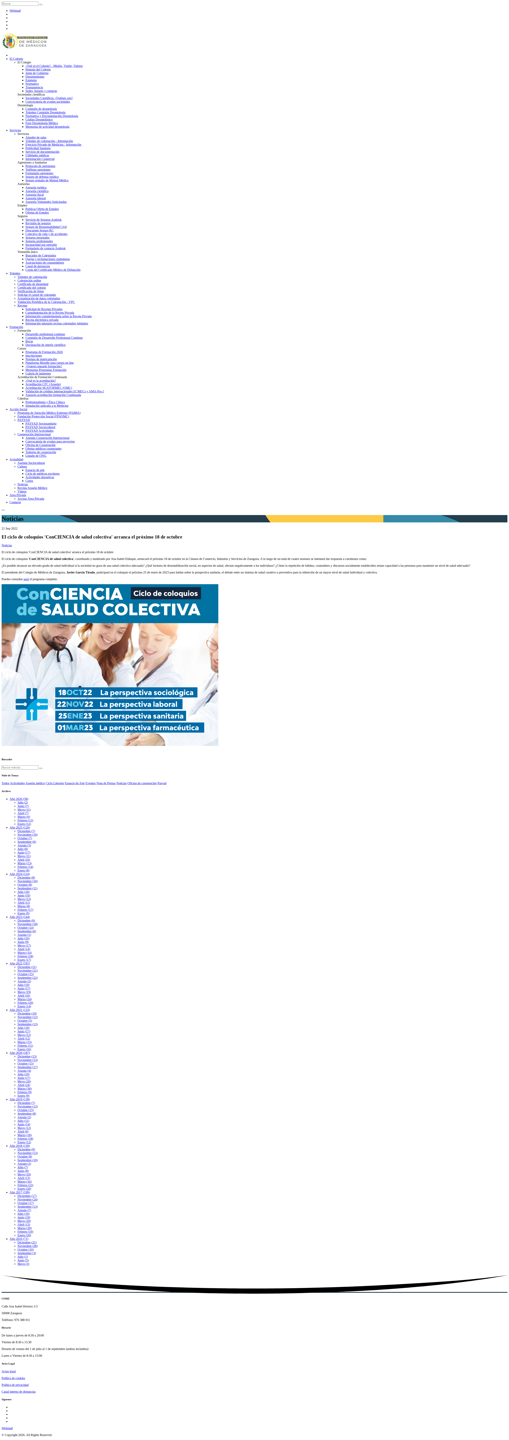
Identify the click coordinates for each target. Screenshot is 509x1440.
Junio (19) (23, 1217)
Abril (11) (23, 902)
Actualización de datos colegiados (38, 298)
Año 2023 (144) (20, 917)
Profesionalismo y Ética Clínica (45, 402)
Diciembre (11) (26, 967)
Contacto (15, 502)
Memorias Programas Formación (45, 370)
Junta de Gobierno (37, 73)
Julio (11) (23, 1120)
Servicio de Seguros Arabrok (43, 219)
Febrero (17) (25, 909)
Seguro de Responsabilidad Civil (46, 227)
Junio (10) (23, 895)
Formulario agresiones (39, 173)
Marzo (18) (24, 1135)
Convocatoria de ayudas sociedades (47, 101)
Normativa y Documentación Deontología (51, 116)
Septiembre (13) (27, 1024)
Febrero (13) (25, 820)
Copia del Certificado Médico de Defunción (53, 269)
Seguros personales (37, 237)
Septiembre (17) (27, 1067)
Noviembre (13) (27, 1060)
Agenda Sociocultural (31, 463)
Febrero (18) (25, 956)
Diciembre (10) (27, 1013)
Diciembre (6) (26, 920)
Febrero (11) (25, 1045)
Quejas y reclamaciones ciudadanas (47, 259)
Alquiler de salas (35, 137)
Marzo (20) (24, 1228)
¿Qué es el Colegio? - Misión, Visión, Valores (54, 66)
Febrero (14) (25, 867)
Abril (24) (23, 1085)
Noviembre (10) (27, 834)
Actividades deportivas (39, 477)
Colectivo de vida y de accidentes (46, 234)
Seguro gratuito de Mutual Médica (46, 180)
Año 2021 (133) (20, 1010)
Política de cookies (13, 1378)
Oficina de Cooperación (40, 445)
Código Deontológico (39, 119)
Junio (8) (23, 1171)
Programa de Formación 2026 (44, 352)
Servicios (15, 130)
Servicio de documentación (42, 151)
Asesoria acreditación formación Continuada (53, 395)
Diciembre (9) (26, 1149)
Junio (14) (23, 1124)
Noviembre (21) (27, 970)
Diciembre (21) (27, 1242)
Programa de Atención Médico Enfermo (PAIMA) (49, 412)
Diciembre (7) (26, 831)
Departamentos (34, 76)
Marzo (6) (23, 816)
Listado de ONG (36, 455)
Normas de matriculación (41, 359)
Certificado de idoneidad (32, 284)
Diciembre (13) (27, 1056)
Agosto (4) (24, 1070)
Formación (16, 327)
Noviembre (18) (27, 924)
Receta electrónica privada (41, 320)
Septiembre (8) (26, 1113)
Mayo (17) (24, 945)
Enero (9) (23, 913)
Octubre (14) (25, 927)
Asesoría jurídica (36, 187)
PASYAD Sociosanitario (40, 423)
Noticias (22, 484)
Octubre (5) (24, 1020)
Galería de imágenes (38, 373)
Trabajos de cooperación (40, 452)
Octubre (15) (25, 974)
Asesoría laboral (35, 198)
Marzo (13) (24, 863)
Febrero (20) (25, 1002)
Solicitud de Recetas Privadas (43, 309)
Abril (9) (22, 1131)
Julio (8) (22, 849)
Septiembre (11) (27, 888)
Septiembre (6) (26, 841)
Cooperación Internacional (34, 434)
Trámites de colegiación (32, 277)
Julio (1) (22, 1256)
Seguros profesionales (39, 241)
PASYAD (23, 420)
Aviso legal (9, 1371)
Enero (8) (23, 870)
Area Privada (18, 495)
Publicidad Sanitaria (38, 148)
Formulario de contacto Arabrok (45, 248)
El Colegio (16, 58)
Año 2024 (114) (20, 874)
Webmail (15, 10)
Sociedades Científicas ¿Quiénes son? (49, 98)
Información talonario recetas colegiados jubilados (56, 323)
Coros (29, 480)
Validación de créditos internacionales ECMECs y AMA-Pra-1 (64, 391)
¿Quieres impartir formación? (43, 366)
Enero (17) (24, 960)
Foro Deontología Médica (41, 123)
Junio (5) (23, 1260)
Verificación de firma (30, 291)
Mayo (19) (24, 992)
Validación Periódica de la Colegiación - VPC (46, 302)
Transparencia (34, 87)
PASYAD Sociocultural (40, 427)
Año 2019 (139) (20, 1099)
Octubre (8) (24, 884)
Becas (29, 341)
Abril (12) (23, 1038)
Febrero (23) (25, 1185)
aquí (26, 579)
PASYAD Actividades (39, 430)
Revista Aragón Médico (32, 488)
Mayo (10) (24, 1174)
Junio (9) (23, 942)
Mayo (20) (24, 1081)
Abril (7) (22, 813)
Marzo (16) (24, 1181)
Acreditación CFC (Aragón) (43, 384)
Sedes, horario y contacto (41, 91)
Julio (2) (22, 802)
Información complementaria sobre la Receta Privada (58, 316)
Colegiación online (29, 280)
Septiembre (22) (27, 977)
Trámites (15, 273)
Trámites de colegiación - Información (49, 141)
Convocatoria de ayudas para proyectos (50, 441)
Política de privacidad (15, 1385)
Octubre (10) (25, 1249)
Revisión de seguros (38, 223)
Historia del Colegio (38, 69)
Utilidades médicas (37, 155)
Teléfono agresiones (38, 169)
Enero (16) (24, 1049)
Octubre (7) (24, 838)
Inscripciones (33, 355)
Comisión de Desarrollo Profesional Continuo (54, 337)
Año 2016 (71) (19, 1239)
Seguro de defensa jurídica (42, 176)
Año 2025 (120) (20, 827)
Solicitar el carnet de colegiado (36, 294)
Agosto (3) (24, 845)
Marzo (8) (23, 906)
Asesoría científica (37, 191)
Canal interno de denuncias (19, 1391)
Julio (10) (23, 892)
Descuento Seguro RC (39, 230)
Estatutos (31, 80)
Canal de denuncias (37, 266)
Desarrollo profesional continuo (45, 334)
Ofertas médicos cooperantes (43, 448)
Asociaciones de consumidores (44, 262)
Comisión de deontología (41, 108)
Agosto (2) (24, 981)
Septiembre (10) (27, 1160)
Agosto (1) (24, 934)
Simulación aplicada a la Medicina (46, 405)
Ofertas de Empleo (37, 212)
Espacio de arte (35, 470)
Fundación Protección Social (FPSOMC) (43, 416)
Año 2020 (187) (20, 1053)
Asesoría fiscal (34, 194)
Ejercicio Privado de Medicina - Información (53, 144)
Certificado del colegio (31, 287)
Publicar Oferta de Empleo (42, 209)
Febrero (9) (24, 1092)
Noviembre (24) (27, 1199)
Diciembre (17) (27, 1196)
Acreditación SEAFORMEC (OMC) (48, 387)
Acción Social (18, 409)
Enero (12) (24, 824)
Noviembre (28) (27, 1246)
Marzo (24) (24, 999)
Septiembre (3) (26, 1253)
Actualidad (16, 459)
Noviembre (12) (27, 1017)
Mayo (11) (24, 809)
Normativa (32, 83)
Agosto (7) (24, 1210)
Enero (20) (24, 1188)
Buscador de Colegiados (40, 255)
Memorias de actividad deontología (47, 126)
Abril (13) (23, 1178)
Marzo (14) (24, 952)
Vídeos (21, 491)
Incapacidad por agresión (41, 244)
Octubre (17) (25, 1203)
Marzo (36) (24, 1088)
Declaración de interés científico (45, 345)
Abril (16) (23, 859)
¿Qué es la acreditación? (40, 380)
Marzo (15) (24, 1042)
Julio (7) (22, 1167)
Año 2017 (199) (20, 1192)
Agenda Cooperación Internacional (47, 438)
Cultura (22, 466)
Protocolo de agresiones (40, 166)
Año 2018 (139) (20, 1146)
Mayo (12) (24, 899)
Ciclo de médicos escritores (42, 473)
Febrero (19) (25, 1231)
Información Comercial (39, 159)
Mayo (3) (23, 1264)
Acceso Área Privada (30, 498)
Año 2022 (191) (20, 963)
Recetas (22, 305)
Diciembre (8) (26, 877)
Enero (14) (24, 1006)
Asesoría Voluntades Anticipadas (46, 201)
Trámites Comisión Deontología (45, 112)
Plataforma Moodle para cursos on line (49, 362)
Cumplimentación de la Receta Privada (49, 312)
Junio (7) (23, 806)
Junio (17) (23, 852)
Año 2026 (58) (19, 799)
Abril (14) (23, 949)
